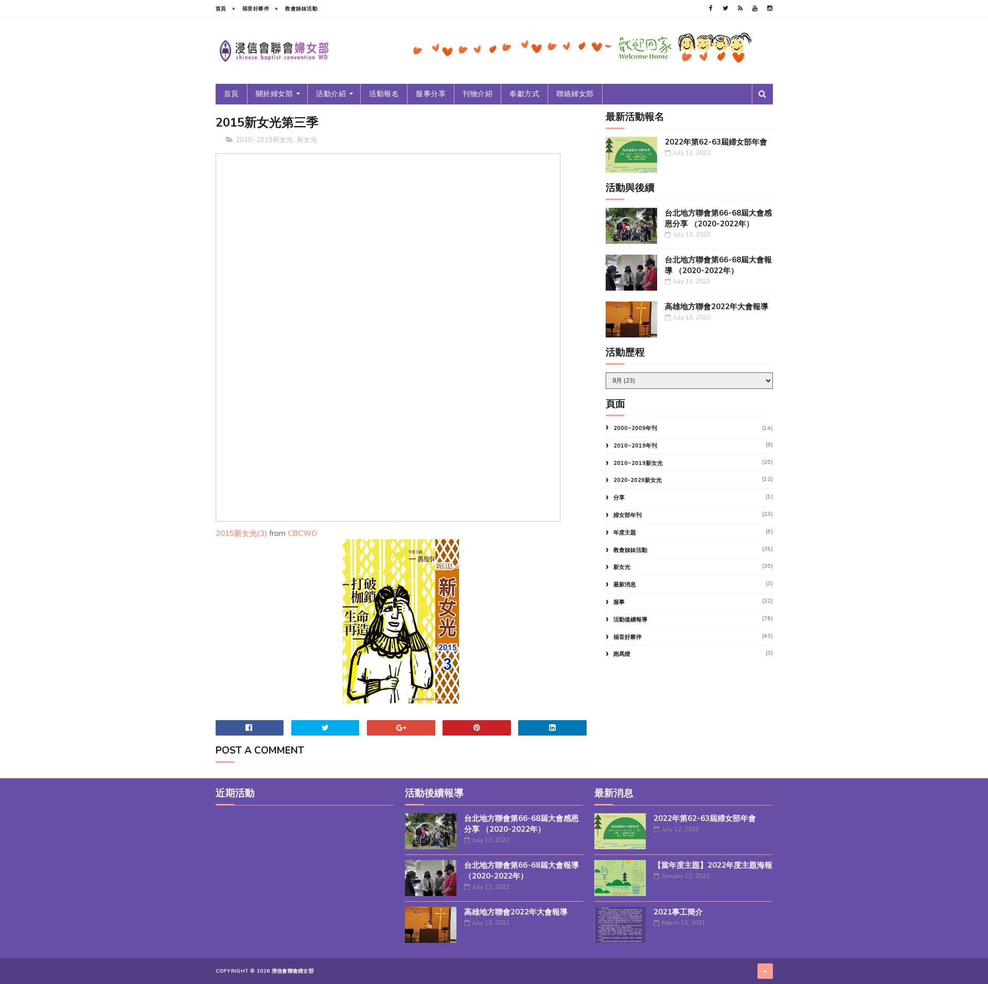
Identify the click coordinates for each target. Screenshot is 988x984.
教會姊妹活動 (301, 8)
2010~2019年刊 (635, 446)
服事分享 (431, 94)
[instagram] (770, 8)
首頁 (221, 8)
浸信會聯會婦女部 (293, 971)
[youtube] (755, 8)
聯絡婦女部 (575, 94)
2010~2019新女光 (264, 140)
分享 (619, 498)
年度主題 (624, 532)
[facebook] (710, 8)
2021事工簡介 (678, 912)
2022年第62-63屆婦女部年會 (716, 142)
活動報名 (384, 94)
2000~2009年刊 (635, 428)
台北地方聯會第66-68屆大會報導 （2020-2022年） (718, 265)
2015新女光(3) (241, 533)
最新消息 (624, 584)
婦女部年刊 (627, 515)
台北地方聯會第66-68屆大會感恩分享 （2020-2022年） (718, 218)
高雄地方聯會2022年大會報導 (716, 306)
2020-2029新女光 (637, 480)
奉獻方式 (524, 94)
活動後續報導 (630, 619)
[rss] (740, 8)
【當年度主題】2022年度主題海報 (713, 865)
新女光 (307, 140)
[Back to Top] (765, 971)
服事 (619, 602)
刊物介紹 (477, 94)
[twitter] (725, 8)
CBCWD (302, 533)
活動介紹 (331, 94)
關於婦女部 (274, 94)
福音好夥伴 (256, 8)
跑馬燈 (621, 654)
